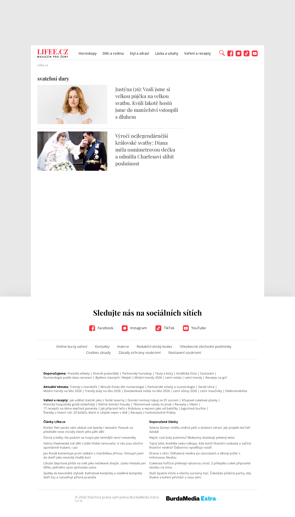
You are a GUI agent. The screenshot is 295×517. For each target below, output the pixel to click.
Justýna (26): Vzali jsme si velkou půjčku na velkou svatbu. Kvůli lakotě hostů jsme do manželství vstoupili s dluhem (146, 103)
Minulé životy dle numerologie (122, 387)
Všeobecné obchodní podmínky (205, 346)
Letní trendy (193, 377)
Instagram (138, 328)
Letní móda (173, 377)
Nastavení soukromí (184, 352)
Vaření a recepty (197, 53)
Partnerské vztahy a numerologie (171, 387)
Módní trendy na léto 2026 (62, 391)
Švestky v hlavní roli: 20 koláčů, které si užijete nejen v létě (85, 412)
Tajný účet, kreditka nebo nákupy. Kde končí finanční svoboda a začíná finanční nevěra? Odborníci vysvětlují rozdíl (200, 445)
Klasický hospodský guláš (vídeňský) (69, 404)
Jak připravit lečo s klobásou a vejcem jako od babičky (139, 408)
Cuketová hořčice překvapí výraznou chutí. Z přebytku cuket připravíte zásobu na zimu (200, 465)
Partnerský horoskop (137, 373)
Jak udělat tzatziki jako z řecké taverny (97, 400)
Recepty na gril (216, 377)
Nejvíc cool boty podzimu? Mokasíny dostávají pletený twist (192, 437)
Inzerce (123, 346)
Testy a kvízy (164, 373)
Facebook (105, 328)
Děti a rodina (113, 53)
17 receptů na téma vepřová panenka (70, 408)
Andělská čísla (186, 373)
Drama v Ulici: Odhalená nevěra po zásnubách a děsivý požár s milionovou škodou (194, 455)
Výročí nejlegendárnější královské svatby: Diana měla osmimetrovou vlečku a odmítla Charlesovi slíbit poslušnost (145, 149)
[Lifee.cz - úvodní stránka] (52, 54)
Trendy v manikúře (83, 387)
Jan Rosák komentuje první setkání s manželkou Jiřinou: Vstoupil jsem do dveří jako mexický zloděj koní (93, 455)
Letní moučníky (211, 391)
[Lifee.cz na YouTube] (255, 55)
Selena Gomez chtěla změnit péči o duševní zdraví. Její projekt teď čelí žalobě (199, 429)
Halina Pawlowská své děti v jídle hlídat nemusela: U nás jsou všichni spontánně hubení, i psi (93, 445)
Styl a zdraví (139, 53)
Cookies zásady (98, 352)
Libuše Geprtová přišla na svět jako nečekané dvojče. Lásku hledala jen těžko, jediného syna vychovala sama (94, 465)
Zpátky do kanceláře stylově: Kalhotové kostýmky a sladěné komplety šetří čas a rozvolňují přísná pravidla (92, 475)
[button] (222, 52)
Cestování (207, 373)
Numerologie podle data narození (67, 377)
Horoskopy (88, 53)
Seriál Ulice (206, 387)
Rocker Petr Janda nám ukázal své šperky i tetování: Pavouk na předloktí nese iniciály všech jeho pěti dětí (88, 429)
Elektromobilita (236, 391)
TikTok (168, 328)
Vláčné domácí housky (114, 404)
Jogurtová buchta (193, 408)
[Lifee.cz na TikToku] (246, 55)
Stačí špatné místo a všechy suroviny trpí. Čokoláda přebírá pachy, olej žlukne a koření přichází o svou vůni (200, 475)
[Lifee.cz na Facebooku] (230, 55)
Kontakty (102, 346)
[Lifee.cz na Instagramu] (238, 55)
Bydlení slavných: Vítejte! (113, 377)
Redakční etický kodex (154, 346)
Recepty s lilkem (186, 404)
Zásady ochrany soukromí (140, 352)
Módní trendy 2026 (148, 377)
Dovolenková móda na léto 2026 (147, 391)
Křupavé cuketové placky (199, 400)
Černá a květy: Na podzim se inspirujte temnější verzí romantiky (89, 437)
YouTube (198, 328)
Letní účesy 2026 (185, 391)
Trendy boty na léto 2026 (103, 391)
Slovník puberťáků (106, 373)
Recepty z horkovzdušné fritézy (153, 412)
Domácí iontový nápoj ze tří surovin (153, 400)
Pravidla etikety (79, 373)
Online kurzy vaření (71, 346)
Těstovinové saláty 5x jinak (152, 404)
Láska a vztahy (166, 53)
